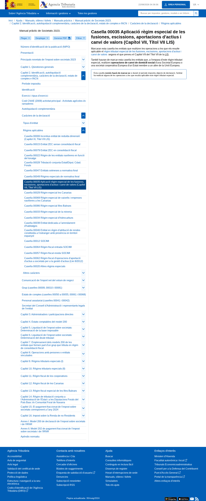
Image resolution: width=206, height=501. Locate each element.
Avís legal (12, 464)
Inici (11, 20)
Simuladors (111, 481)
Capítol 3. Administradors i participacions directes (47, 314)
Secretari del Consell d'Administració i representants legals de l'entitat (53, 307)
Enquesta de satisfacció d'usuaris (74, 472)
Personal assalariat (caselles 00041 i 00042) (46, 300)
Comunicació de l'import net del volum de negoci (48, 280)
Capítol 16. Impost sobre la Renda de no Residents (48, 415)
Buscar (109, 456)
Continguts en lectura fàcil (119, 464)
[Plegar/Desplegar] (83, 60)
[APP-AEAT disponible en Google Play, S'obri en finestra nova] (171, 498)
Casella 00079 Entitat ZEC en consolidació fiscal (50, 150)
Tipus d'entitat (30, 123)
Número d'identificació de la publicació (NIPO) (45, 47)
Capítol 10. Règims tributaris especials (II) (43, 368)
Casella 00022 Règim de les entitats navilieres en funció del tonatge (54, 157)
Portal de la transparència (168, 477)
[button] (196, 4)
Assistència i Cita (65, 456)
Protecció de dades (17, 472)
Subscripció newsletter (68, 481)
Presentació (27, 53)
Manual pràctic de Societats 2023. (93, 20)
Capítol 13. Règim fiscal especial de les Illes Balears (49, 390)
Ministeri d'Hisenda (164, 456)
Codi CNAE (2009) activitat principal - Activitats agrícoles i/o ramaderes (54, 102)
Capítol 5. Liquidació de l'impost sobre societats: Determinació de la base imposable (46, 329)
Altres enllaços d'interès (167, 481)
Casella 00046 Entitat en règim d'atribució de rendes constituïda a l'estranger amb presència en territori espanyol (52, 233)
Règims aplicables (171, 23)
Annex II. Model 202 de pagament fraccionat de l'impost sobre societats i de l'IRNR (50, 430)
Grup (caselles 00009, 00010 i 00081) (42, 287)
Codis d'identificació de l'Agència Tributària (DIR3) (25, 489)
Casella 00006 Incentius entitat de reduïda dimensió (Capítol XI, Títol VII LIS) (52, 137)
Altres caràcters (31, 273)
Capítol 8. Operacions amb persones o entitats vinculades (45, 354)
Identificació (28, 89)
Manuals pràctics (63, 20)
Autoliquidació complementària (38, 109)
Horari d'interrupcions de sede (121, 472)
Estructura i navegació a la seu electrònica (23, 482)
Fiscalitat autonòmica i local (169, 460)
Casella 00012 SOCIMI (36, 241)
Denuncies (62, 477)
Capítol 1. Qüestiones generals (37, 67)
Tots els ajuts (112, 485)
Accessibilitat (14, 456)
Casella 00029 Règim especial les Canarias (47, 192)
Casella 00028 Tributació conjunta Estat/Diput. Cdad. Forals (52, 164)
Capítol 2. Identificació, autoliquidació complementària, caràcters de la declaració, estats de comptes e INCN (69, 23)
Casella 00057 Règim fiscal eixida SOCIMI (47, 253)
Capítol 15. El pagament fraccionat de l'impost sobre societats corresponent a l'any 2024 (48, 408)
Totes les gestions (87, 13)
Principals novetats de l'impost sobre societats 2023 (48, 59)
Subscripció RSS (65, 485)
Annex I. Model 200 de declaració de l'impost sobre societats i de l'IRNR (53, 423)
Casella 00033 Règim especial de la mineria (48, 211)
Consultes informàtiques (118, 460)
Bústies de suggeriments (69, 468)
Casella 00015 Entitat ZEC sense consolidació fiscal (52, 144)
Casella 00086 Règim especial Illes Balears (47, 205)
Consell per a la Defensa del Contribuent (176, 468)
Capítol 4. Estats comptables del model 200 (44, 321)
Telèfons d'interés (65, 460)
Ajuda (19, 20)
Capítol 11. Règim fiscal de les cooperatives (44, 376)
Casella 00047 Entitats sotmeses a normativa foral (51, 170)
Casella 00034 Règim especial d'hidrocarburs (48, 218)
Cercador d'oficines (66, 464)
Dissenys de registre (116, 468)
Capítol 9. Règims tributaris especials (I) (42, 361)
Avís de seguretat (16, 460)
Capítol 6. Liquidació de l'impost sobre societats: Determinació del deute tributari (46, 336)
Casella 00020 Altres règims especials (44, 266)
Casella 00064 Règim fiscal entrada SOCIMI (48, 247)
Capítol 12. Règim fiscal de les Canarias (42, 383)
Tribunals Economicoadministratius (173, 464)
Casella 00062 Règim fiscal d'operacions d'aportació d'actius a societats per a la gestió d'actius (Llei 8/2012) (53, 259)
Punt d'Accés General (166, 472)
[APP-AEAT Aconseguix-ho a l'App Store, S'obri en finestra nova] (183, 498)
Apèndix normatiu (30, 436)
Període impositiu (31, 83)
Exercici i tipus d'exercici (35, 95)
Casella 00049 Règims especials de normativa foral (51, 176)
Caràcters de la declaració (144, 23)
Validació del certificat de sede (23, 468)
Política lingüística (17, 477)
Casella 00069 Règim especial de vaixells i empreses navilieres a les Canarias (53, 199)
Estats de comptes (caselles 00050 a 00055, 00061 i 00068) (54, 294)
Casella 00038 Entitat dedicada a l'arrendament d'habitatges (49, 224)
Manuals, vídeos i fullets (38, 20)
